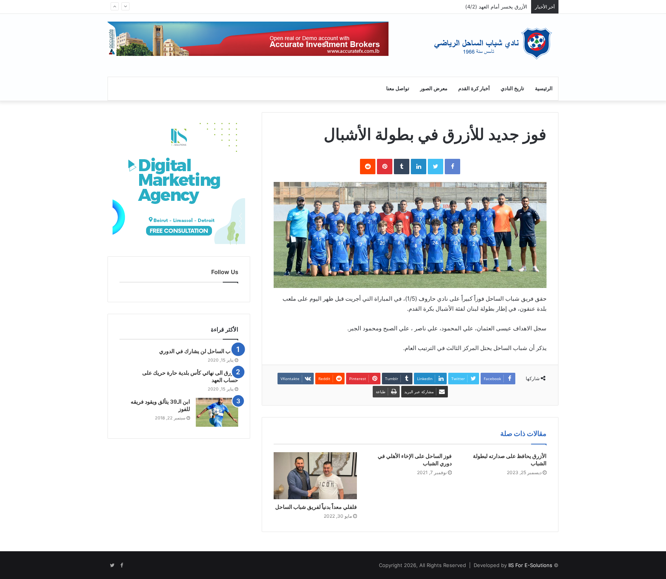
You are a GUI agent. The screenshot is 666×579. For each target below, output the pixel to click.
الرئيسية (544, 88)
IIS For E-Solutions (529, 565)
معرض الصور (433, 88)
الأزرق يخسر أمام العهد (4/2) (496, 6)
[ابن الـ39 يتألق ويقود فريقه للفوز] (217, 412)
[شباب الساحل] (492, 43)
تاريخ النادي (512, 88)
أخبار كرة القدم (474, 88)
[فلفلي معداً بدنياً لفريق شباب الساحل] (315, 475)
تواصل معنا (397, 88)
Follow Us (224, 272)
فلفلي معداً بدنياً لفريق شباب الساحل (316, 506)
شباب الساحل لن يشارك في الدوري (198, 351)
